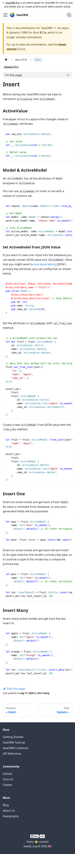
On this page (13, 75)
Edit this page (16, 689)
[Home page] (6, 59)
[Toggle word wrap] (62, 206)
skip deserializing (45, 264)
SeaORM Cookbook (15, 748)
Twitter (7, 785)
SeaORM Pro (13, 2)
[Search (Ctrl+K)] (69, 15)
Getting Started (13, 737)
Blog (6, 805)
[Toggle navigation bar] (5, 15)
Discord (8, 779)
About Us (9, 810)
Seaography (11, 816)
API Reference (12, 754)
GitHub (7, 774)
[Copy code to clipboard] (68, 134)
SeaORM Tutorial (14, 742)
